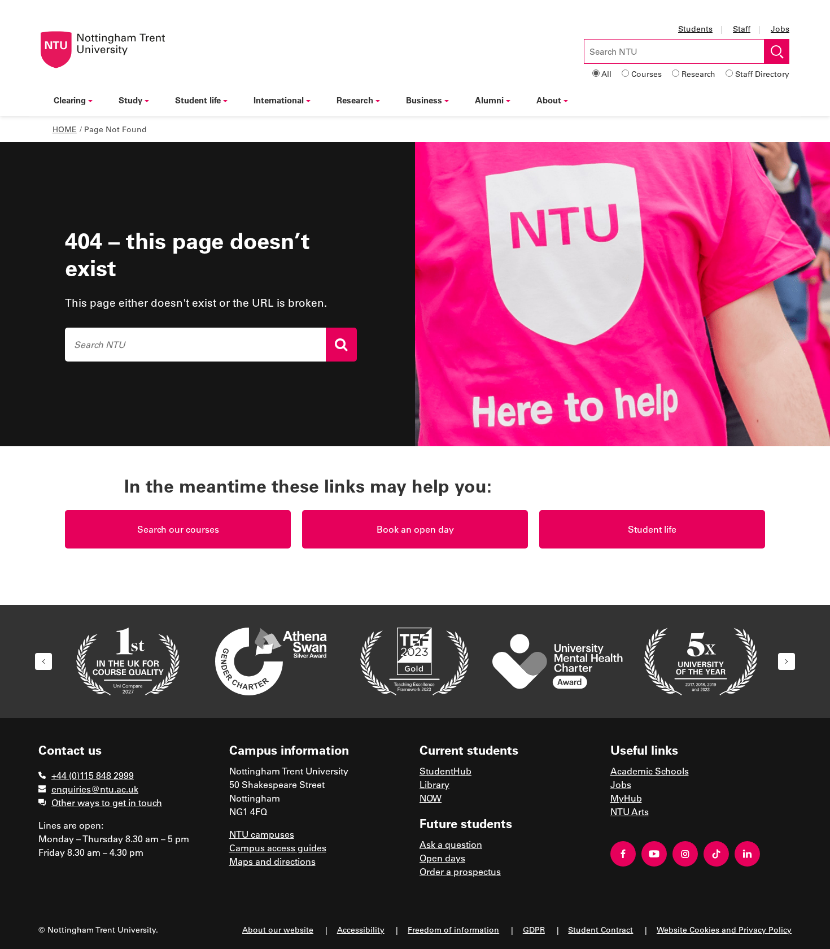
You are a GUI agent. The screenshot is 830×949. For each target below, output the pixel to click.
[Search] (341, 345)
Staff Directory (762, 73)
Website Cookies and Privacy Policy (724, 929)
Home (65, 129)
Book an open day (415, 529)
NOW (431, 798)
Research (698, 73)
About (548, 100)
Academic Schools (649, 771)
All (606, 73)
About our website (277, 929)
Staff (741, 28)
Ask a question (451, 844)
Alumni (489, 100)
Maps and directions (272, 861)
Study (130, 100)
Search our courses (178, 529)
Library (434, 784)
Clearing (70, 100)
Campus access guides (277, 848)
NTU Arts (629, 811)
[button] (43, 661)
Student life (198, 100)
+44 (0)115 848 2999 (92, 775)
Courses (646, 73)
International (279, 100)
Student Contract (600, 929)
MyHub (626, 798)
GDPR (534, 929)
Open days (442, 858)
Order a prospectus (460, 871)
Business (424, 100)
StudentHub (445, 771)
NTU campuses (261, 834)
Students (695, 28)
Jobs (780, 28)
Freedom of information (453, 929)
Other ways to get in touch (106, 802)
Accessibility (361, 929)
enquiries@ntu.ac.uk (94, 789)
